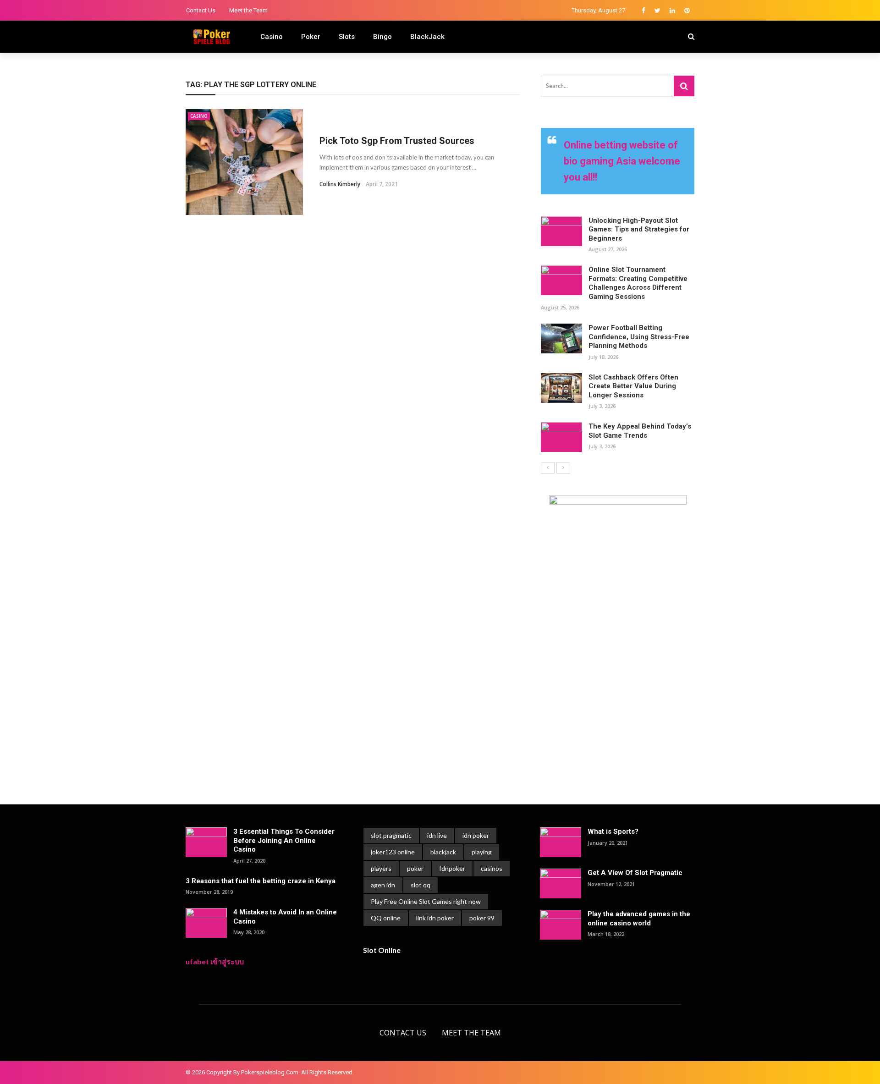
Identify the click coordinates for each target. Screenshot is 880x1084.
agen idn (383, 885)
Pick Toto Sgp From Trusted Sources (396, 140)
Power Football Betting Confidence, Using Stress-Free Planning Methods (638, 337)
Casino (271, 37)
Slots (347, 37)
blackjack (443, 852)
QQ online (386, 918)
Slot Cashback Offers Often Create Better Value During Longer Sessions (633, 386)
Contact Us (200, 10)
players (381, 868)
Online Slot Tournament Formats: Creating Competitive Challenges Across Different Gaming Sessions (638, 283)
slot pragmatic (391, 835)
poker (415, 868)
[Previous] (548, 467)
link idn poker (435, 918)
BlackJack (427, 37)
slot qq (420, 885)
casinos (491, 868)
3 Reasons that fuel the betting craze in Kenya (261, 881)
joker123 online (393, 852)
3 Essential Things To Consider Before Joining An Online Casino (284, 840)
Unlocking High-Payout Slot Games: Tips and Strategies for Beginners (638, 229)
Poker (310, 37)
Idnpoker (452, 868)
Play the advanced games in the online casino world (639, 918)
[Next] (563, 467)
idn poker (475, 835)
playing (482, 852)
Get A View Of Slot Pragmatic (635, 873)
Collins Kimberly (339, 184)
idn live (437, 835)
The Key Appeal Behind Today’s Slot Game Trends (639, 431)
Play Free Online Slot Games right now (426, 901)
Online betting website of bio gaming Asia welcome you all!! (622, 161)
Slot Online (382, 950)
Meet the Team (248, 10)
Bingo (382, 37)
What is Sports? (613, 831)
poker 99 (482, 918)
